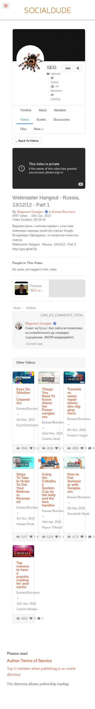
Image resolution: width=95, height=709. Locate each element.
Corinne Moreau (26, 609)
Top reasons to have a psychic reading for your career (22, 575)
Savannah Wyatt (78, 513)
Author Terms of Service (29, 660)
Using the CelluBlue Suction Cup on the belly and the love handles (49, 489)
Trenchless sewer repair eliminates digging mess (74, 401)
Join (68, 68)
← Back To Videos (27, 140)
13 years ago (34, 343)
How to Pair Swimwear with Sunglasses (74, 482)
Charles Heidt (51, 439)
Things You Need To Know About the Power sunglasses (48, 403)
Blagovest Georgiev (30, 212)
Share (17, 308)
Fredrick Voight (77, 435)
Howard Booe (25, 524)
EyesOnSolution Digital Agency (37, 425)
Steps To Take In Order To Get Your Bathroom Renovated (23, 488)
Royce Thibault (52, 527)
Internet (55, 73)
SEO (51, 67)
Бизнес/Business (63, 212)
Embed (31, 308)
